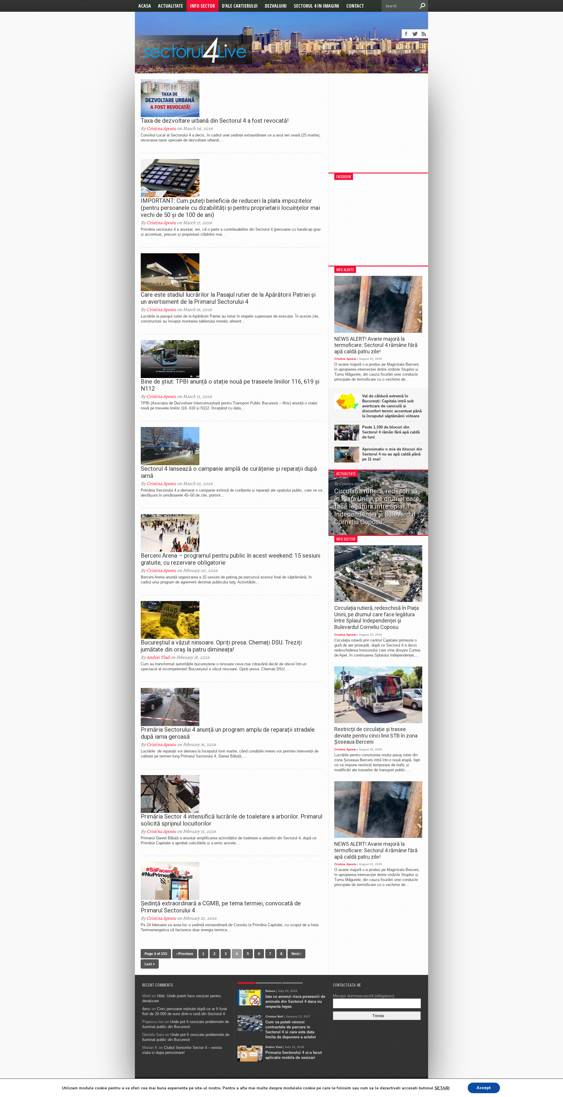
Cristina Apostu (161, 128)
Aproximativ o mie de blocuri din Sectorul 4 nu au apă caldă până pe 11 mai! (392, 454)
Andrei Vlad (158, 657)
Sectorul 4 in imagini (316, 6)
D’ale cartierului (240, 6)
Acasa (144, 6)
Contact (355, 6)
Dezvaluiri (276, 6)
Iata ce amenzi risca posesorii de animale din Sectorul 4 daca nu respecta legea (295, 1001)
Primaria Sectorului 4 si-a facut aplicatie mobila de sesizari (293, 1055)
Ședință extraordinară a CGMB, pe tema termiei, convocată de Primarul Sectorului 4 (221, 907)
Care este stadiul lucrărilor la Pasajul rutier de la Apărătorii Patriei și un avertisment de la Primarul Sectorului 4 (228, 298)
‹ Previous (184, 954)
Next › (296, 954)
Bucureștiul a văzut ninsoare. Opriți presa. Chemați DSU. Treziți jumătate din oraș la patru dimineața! (221, 646)
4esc (146, 1009)
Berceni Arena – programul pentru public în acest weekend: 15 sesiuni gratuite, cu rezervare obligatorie (230, 559)
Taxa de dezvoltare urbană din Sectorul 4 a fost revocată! (215, 120)
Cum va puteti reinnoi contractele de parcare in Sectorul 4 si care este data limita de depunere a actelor (290, 1029)
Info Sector (202, 6)
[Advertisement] (378, 126)
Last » (150, 964)
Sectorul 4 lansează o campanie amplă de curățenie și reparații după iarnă (229, 472)
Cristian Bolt (274, 1016)
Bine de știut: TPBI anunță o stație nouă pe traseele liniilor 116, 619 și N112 (230, 385)
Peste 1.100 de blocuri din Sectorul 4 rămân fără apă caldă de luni (391, 432)
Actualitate (170, 6)
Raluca (270, 991)
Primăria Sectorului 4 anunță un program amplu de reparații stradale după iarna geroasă (228, 733)
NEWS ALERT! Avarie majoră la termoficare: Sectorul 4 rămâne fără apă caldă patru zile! (376, 345)
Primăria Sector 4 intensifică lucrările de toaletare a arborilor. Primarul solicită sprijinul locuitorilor (231, 820)
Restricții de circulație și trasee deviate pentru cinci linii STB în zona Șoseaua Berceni (376, 735)
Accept (483, 1088)
